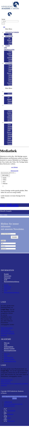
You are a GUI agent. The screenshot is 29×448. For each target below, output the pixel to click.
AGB (5, 279)
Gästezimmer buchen (11, 52)
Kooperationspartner (14, 85)
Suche (3, 19)
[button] (6, 29)
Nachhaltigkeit (12, 136)
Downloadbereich (13, 61)
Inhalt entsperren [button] (6, 330)
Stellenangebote (8, 346)
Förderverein (12, 69)
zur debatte (9, 39)
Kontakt (6, 274)
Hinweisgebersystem (10, 350)
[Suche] (3, 23)
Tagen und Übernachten (9, 47)
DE (4, 27)
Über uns (6, 343)
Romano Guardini (10, 82)
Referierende (12, 44)
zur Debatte (9, 205)
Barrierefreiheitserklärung (11, 281)
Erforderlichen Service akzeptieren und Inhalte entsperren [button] (8, 333)
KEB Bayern (9, 72)
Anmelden (14, 237)
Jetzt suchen (5, 175)
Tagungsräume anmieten (12, 56)
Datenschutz (7, 276)
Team (5, 345)
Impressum (7, 278)
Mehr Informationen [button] (7, 328)
